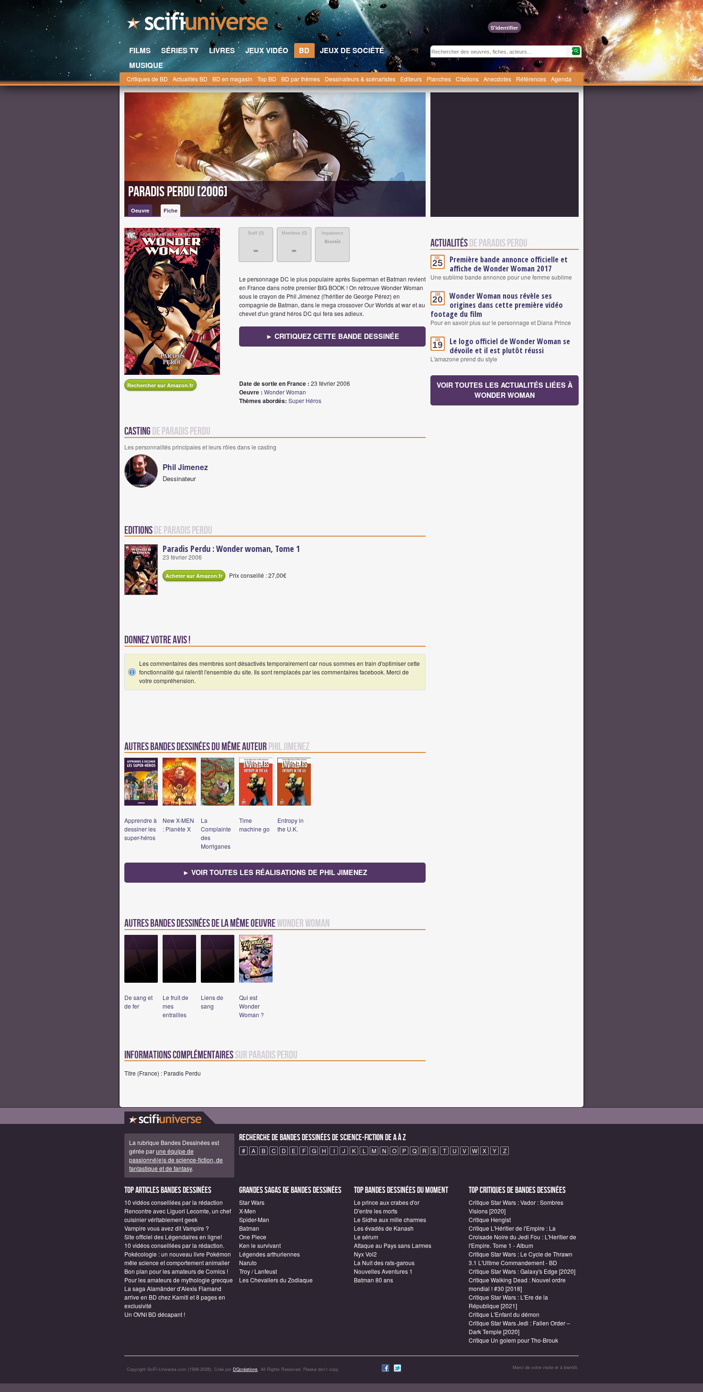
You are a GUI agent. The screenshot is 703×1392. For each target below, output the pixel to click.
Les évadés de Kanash (384, 1228)
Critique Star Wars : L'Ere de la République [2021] (508, 1301)
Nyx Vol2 (365, 1254)
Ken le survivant (260, 1245)
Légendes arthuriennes (269, 1254)
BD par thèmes (300, 79)
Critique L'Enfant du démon (504, 1314)
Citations (467, 79)
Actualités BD (190, 79)
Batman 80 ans (373, 1280)
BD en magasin (232, 79)
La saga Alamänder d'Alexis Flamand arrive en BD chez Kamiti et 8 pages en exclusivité (174, 1297)
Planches (439, 79)
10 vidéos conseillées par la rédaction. (174, 1245)
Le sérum (366, 1237)
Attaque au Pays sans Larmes (392, 1245)
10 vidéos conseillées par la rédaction (173, 1202)
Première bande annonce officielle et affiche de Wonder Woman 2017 (509, 264)
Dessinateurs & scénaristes (360, 79)
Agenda (561, 79)
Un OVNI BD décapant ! (154, 1314)
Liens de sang (212, 1001)
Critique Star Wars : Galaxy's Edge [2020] (522, 1271)
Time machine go (254, 824)
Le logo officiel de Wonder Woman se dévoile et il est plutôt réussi (510, 346)
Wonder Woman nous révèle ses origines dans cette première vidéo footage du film (496, 305)
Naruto (248, 1262)
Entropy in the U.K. (290, 824)
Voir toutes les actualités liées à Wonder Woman (504, 390)
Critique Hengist (490, 1219)
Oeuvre (140, 210)
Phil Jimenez (185, 466)
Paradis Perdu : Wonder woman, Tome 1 (231, 548)
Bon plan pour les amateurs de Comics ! (176, 1271)
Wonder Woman (285, 392)
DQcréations (245, 1369)
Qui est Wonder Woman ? (251, 1006)
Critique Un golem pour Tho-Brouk (513, 1340)
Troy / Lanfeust (258, 1271)
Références (531, 79)
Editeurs (411, 79)
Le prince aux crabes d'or (386, 1202)
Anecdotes (497, 79)
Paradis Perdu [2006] (178, 192)
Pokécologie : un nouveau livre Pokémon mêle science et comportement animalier (177, 1258)
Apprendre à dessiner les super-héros (140, 829)
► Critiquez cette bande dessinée (332, 336)
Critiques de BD (147, 79)
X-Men (247, 1211)
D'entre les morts (375, 1211)
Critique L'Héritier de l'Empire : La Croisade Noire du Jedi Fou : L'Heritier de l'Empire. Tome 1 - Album (522, 1236)
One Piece (252, 1237)
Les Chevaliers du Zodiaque (276, 1280)
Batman (249, 1228)
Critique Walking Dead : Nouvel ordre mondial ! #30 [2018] (517, 1284)
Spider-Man (254, 1219)
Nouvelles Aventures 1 (383, 1271)
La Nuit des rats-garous (384, 1262)
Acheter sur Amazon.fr (193, 575)
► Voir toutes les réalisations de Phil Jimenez (275, 872)
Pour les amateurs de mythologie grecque (178, 1280)
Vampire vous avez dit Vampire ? (166, 1228)
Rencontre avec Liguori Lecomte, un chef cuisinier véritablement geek (177, 1215)
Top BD (266, 79)
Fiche (170, 210)
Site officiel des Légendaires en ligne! (173, 1237)
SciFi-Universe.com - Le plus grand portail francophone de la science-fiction (198, 24)
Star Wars (251, 1202)
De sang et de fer (138, 1001)
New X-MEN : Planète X (178, 824)
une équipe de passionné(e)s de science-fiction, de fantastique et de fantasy (176, 1159)
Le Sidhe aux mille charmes (390, 1219)
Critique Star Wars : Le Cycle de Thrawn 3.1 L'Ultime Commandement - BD (520, 1258)
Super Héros (304, 400)
